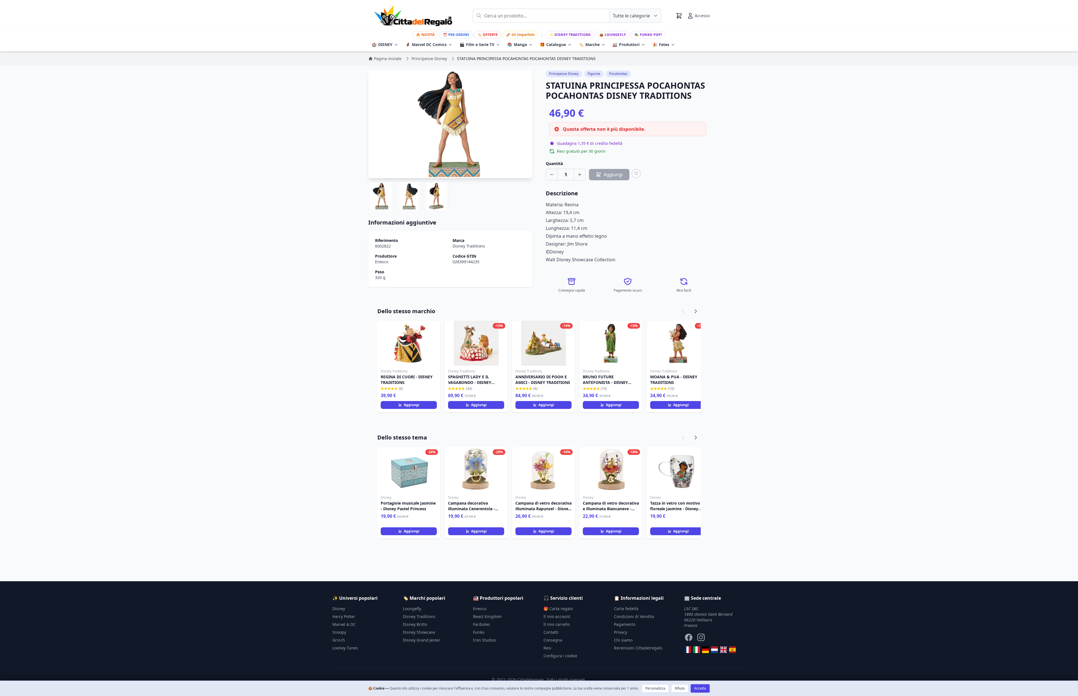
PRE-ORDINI (456, 34)
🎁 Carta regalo (558, 608)
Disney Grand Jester (421, 640)
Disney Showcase (419, 632)
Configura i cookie (560, 655)
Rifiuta (680, 688)
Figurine (594, 73)
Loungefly (612, 34)
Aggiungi (411, 404)
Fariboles (481, 624)
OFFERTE (488, 34)
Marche (589, 44)
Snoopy (339, 632)
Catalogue (553, 44)
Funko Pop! (648, 34)
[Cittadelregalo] (696, 649)
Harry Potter (343, 616)
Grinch (338, 640)
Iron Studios (484, 640)
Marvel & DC (344, 624)
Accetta (700, 688)
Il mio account (556, 616)
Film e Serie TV (477, 44)
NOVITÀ (425, 34)
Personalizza (655, 688)
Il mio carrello (556, 624)
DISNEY (382, 44)
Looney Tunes (345, 648)
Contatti (550, 632)
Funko (478, 632)
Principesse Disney (564, 73)
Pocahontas (618, 73)
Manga (517, 44)
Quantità (554, 163)
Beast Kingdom (487, 616)
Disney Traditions (570, 34)
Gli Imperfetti (520, 34)
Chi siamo (623, 640)
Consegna (552, 640)
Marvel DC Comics (426, 44)
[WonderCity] (705, 649)
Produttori (626, 44)
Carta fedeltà (626, 608)
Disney (338, 608)
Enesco (381, 261)
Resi (547, 648)
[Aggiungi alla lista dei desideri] (636, 173)
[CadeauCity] (687, 649)
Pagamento (624, 624)
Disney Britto (415, 624)
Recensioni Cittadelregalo (638, 648)
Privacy (620, 632)
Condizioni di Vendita (634, 616)
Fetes (660, 44)
